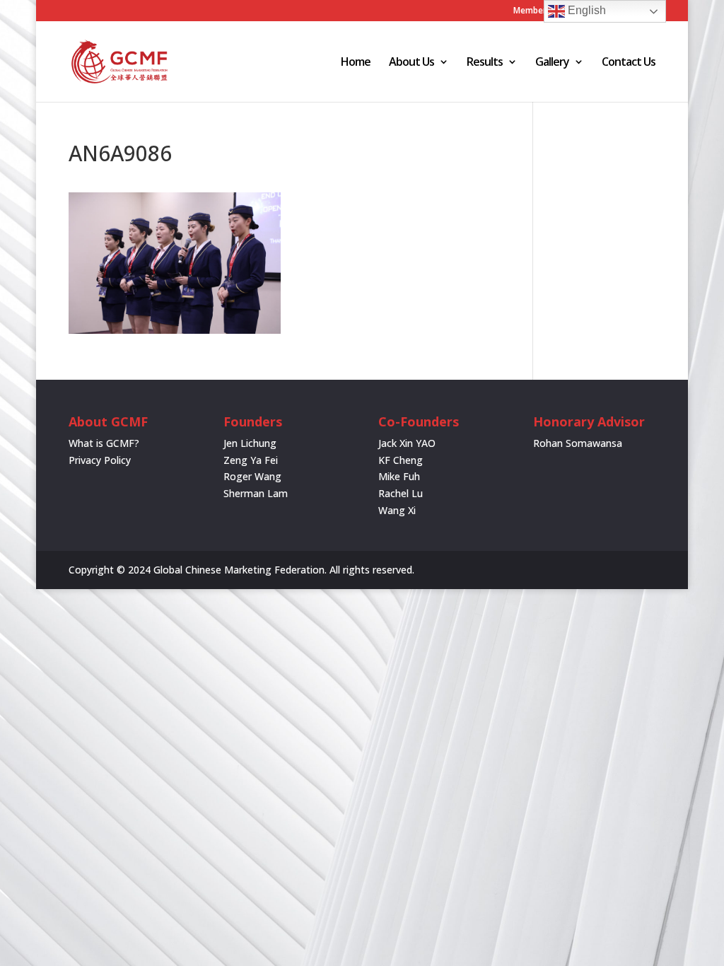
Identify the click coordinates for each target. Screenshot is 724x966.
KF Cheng (400, 460)
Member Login (542, 11)
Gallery (552, 63)
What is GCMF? (104, 443)
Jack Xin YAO (407, 443)
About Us (411, 63)
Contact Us (628, 63)
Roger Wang (252, 476)
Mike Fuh (399, 476)
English (585, 10)
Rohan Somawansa (577, 443)
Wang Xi (397, 510)
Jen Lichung (249, 443)
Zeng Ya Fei (250, 460)
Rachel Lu (400, 493)
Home (355, 63)
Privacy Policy (100, 460)
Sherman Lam (255, 493)
